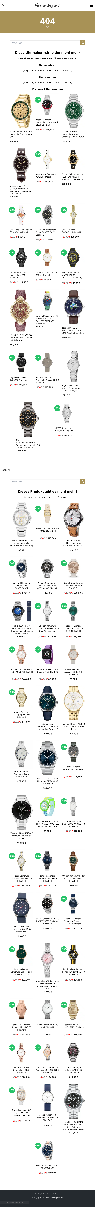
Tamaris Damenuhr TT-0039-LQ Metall (46, 273)
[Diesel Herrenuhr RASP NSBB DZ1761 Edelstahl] (73, 1010)
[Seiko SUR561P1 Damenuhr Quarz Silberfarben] (21, 754)
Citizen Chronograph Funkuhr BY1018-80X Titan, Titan (73, 1070)
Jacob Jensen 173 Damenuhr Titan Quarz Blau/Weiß (47, 1117)
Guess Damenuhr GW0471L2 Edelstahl (71, 231)
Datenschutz (54, 1194)
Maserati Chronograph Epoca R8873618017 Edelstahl (46, 232)
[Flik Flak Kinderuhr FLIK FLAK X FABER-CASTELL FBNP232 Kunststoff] (47, 806)
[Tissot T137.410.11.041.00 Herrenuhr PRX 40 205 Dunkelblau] (47, 758)
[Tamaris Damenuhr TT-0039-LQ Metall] (47, 257)
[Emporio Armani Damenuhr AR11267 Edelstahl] (21, 1052)
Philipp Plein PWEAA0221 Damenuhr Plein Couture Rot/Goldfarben (21, 337)
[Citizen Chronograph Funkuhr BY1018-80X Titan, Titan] (73, 1052)
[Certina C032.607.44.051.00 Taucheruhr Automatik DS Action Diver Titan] (28, 419)
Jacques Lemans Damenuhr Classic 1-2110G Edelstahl (73, 921)
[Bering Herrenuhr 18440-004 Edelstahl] (47, 1010)
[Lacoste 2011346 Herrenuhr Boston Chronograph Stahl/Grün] (73, 111)
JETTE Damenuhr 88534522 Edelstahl (64, 429)
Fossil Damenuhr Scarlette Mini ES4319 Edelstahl (22, 878)
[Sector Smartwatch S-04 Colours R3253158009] (47, 654)
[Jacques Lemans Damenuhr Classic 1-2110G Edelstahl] (73, 904)
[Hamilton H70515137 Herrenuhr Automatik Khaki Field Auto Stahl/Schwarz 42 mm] (73, 1101)
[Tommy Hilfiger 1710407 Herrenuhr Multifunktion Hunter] (21, 812)
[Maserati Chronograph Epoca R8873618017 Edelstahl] (47, 215)
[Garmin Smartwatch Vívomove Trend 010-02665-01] (73, 568)
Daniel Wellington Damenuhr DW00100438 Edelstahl (73, 824)
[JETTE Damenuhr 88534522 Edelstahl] (67, 413)
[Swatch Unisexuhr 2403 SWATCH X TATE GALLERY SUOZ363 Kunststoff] (47, 301)
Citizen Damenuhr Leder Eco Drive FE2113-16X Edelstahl (73, 878)
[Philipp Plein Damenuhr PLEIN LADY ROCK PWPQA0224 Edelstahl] (73, 159)
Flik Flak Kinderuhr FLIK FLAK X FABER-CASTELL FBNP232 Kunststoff (47, 824)
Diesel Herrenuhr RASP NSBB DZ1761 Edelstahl (73, 1026)
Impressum (39, 1194)
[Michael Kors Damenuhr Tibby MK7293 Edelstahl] (21, 654)
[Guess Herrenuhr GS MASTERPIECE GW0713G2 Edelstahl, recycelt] (73, 257)
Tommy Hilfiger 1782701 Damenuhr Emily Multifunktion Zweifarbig (21, 543)
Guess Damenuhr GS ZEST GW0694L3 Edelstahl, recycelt (21, 1112)
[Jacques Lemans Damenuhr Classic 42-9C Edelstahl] (47, 363)
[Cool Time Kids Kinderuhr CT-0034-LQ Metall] (21, 215)
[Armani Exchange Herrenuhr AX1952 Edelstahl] (21, 257)
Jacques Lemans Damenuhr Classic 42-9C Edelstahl (47, 380)
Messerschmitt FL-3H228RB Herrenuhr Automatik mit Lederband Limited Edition (21, 190)
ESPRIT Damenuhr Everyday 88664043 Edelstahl (73, 672)
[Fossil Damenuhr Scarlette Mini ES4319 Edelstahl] (21, 861)
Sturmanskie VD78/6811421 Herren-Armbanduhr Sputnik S (47, 726)
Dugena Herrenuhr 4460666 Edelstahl (18, 378)
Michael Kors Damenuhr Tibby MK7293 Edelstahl (21, 670)
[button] (3, 5)
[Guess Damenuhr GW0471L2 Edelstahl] (73, 215)
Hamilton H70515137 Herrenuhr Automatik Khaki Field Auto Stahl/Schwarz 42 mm (73, 1126)
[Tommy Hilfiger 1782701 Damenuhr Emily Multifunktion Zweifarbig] (21, 520)
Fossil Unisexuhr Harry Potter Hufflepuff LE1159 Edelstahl (73, 972)
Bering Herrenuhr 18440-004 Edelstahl (47, 1026)
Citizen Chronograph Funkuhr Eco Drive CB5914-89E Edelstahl (47, 585)
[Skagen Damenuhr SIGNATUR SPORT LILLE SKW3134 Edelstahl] (47, 611)
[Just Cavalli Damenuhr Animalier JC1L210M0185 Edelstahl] (47, 1052)
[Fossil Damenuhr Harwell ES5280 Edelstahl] (47, 514)
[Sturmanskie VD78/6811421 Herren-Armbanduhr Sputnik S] (47, 703)
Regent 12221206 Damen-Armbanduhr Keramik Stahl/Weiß (71, 388)
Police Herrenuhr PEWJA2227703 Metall (73, 768)
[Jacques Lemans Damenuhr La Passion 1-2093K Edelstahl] (21, 954)
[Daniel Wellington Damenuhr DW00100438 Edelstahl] (73, 806)
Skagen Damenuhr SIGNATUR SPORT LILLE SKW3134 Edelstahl (47, 628)
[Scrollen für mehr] (47, 26)
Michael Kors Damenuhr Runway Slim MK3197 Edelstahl (21, 1027)
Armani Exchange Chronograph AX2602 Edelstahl (22, 714)
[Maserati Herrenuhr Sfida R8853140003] (47, 1151)
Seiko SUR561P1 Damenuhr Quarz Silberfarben (21, 774)
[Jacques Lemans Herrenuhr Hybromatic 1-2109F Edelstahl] (47, 105)
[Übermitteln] (82, 42)
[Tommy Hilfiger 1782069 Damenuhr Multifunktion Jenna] (73, 703)
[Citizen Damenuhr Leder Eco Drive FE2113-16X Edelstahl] (73, 861)
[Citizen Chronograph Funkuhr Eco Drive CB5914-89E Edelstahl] (47, 568)
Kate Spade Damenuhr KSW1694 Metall (46, 175)
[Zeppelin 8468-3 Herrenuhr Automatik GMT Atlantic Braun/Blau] (73, 307)
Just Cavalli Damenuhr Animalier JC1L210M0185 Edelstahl (47, 1070)
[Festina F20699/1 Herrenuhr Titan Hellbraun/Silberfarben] (73, 520)
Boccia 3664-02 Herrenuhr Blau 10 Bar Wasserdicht (22, 929)
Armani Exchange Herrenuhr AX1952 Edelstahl (18, 275)
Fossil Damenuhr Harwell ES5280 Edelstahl (47, 529)
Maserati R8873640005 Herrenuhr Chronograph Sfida (21, 134)
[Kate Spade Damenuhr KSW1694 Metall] (47, 159)
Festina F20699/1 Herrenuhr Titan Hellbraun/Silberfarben (73, 543)
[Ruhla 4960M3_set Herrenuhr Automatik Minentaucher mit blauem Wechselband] (21, 611)
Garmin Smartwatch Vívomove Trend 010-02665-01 (73, 585)
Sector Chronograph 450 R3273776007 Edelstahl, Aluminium (47, 921)
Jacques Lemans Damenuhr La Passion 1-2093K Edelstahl (22, 972)
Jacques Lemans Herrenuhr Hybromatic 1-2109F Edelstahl (47, 122)
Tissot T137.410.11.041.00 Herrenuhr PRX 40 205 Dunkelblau (47, 781)
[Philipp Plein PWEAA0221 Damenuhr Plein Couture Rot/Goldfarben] (21, 310)
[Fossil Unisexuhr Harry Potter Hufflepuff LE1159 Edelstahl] (73, 954)
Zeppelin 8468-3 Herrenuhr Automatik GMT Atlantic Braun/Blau (73, 330)
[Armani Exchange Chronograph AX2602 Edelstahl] (21, 697)
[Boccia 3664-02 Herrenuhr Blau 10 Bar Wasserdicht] (21, 908)
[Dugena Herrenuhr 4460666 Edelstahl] (21, 363)
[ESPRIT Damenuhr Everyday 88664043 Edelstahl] (73, 654)
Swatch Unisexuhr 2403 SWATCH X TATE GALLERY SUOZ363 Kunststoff (47, 320)
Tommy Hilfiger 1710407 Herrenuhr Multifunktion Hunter (21, 836)
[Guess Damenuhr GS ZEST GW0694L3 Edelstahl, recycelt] (21, 1095)
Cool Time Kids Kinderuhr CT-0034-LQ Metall (21, 231)
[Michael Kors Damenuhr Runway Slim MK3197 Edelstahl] (21, 1010)
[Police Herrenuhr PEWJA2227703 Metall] (73, 752)
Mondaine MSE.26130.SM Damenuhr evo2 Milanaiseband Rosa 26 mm (47, 985)
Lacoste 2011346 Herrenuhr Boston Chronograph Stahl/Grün (73, 134)
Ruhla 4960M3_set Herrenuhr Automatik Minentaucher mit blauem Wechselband (21, 630)
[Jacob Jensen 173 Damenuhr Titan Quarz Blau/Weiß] (47, 1097)
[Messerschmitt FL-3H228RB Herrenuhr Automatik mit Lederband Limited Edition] (21, 165)
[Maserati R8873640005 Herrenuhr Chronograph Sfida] (21, 111)
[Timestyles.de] (47, 5)
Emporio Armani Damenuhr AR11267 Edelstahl (21, 1070)
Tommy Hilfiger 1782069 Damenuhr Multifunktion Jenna (73, 726)
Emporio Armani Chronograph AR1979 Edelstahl (47, 878)
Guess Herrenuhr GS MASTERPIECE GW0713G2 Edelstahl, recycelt (72, 276)
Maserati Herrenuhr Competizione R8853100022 (21, 585)
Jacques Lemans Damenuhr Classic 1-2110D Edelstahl (73, 628)
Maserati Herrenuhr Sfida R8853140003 (47, 1166)
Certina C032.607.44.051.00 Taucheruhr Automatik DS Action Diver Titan (28, 444)
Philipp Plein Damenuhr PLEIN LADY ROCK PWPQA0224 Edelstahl (72, 177)
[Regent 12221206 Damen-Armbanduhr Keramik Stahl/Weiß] (73, 367)
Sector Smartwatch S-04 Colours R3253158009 (47, 670)
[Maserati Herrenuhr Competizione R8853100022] (21, 568)
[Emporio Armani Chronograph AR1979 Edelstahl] (47, 861)
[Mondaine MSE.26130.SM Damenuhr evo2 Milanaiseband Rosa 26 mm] (47, 960)
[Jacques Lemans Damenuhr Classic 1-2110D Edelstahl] (73, 611)
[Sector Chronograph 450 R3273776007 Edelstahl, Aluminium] (47, 904)
